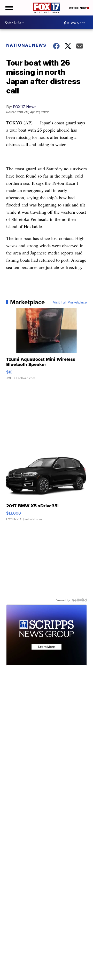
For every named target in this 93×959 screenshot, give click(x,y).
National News (26, 45)
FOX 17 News (24, 106)
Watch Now (78, 8)
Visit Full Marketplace (70, 302)
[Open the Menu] (8, 7)
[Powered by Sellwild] (79, 600)
